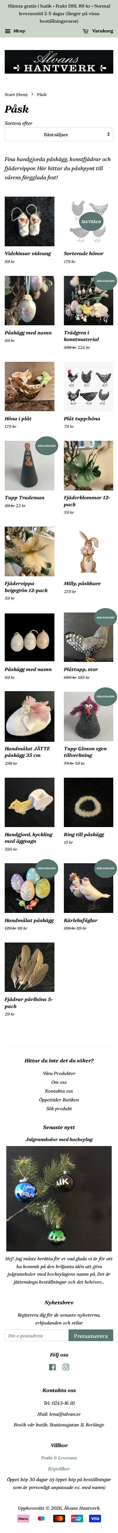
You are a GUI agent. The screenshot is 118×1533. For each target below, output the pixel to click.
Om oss (59, 1082)
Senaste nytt (59, 1126)
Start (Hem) (16, 94)
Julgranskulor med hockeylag (59, 1139)
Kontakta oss (59, 1091)
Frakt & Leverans (59, 1457)
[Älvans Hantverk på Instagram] (65, 1368)
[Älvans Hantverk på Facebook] (52, 1368)
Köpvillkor (59, 1468)
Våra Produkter (59, 1073)
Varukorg (102, 31)
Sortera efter (18, 123)
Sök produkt (59, 1108)
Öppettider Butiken (59, 1099)
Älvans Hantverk (81, 1508)
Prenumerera (91, 1335)
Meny (18, 31)
